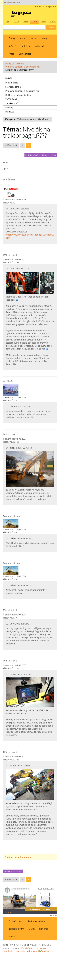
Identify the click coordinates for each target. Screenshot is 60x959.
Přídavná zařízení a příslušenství (22, 66)
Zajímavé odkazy (36, 921)
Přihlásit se (39, 6)
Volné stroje (25, 53)
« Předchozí (11, 145)
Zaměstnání (11, 103)
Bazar (23, 38)
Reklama (43, 928)
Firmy (44, 38)
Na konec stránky (49, 155)
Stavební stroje (13, 86)
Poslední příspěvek (32, 155)
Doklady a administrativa (18, 95)
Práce (11, 53)
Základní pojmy (16, 928)
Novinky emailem (12, 2)
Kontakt (12, 936)
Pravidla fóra (11, 82)
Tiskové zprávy (16, 921)
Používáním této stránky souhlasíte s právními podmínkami (24, 950)
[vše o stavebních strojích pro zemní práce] (21, 13)
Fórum (33, 38)
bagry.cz (9, 63)
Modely (9, 107)
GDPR (32, 928)
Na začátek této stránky (13, 871)
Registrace (51, 6)
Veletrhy (26, 46)
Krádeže (13, 46)
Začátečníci (11, 99)
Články (12, 38)
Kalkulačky (40, 46)
